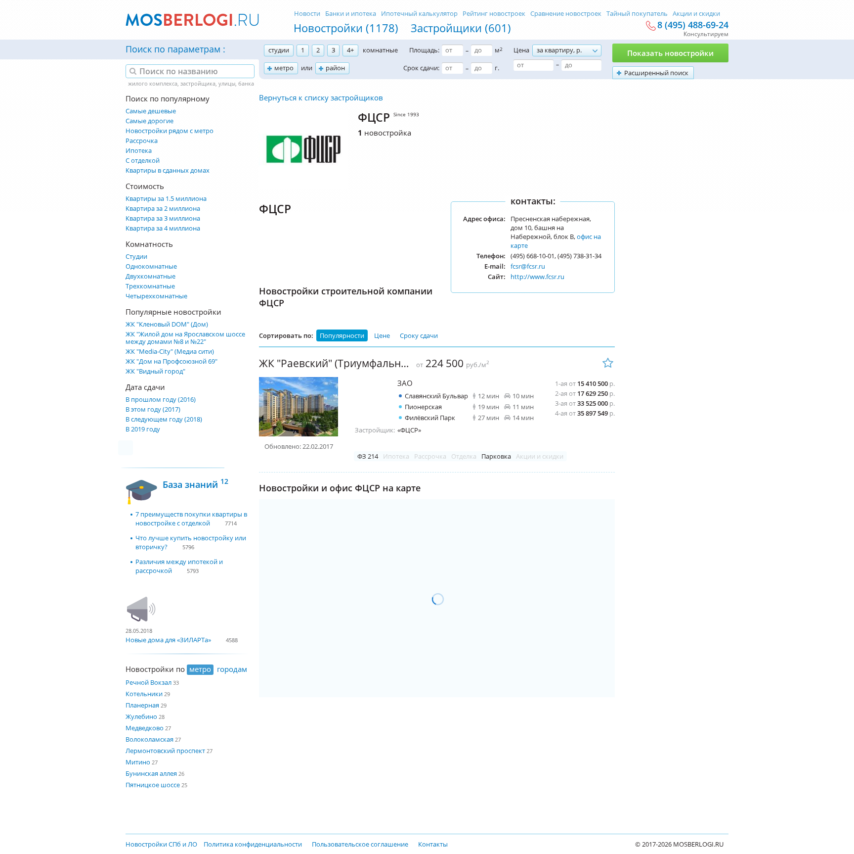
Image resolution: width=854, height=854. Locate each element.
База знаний (195, 483)
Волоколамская (149, 739)
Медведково (145, 728)
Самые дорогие (149, 121)
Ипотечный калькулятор (419, 13)
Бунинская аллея (151, 773)
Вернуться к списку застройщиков (321, 97)
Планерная (142, 705)
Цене (382, 335)
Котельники (144, 694)
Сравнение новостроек (565, 13)
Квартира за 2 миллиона (163, 208)
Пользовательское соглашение (360, 844)
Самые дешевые (151, 111)
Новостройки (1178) (346, 27)
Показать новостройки (670, 53)
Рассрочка (142, 140)
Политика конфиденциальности (253, 844)
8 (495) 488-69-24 (692, 25)
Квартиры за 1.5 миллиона (166, 198)
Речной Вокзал (148, 682)
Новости (307, 13)
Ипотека (139, 150)
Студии (136, 256)
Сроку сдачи (419, 335)
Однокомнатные (151, 266)
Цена (521, 50)
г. (497, 67)
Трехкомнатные (150, 286)
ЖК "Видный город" (155, 371)
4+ (350, 50)
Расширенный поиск (656, 72)
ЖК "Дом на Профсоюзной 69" (171, 361)
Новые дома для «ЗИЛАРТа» (168, 639)
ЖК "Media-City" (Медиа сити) (170, 351)
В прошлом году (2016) (161, 399)
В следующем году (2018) (164, 419)
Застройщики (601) (461, 27)
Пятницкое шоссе (153, 785)
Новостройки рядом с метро (170, 131)
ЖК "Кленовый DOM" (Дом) (167, 324)
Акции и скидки (696, 13)
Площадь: (424, 50)
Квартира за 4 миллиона (163, 228)
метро (284, 67)
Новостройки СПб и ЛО (161, 844)
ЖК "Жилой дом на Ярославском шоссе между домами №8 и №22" (185, 338)
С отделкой (143, 160)
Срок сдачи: (421, 67)
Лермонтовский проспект (165, 751)
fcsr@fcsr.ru (528, 266)
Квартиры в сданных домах (168, 170)
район (335, 67)
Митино (138, 762)
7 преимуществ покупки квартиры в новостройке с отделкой (191, 518)
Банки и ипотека (350, 13)
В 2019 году (143, 429)
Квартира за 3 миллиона (163, 218)
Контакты (433, 844)
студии (278, 50)
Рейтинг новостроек (494, 13)
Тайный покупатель (637, 13)
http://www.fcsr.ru (537, 276)
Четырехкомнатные (156, 296)
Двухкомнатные (150, 276)
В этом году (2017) (153, 409)
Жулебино (141, 716)
